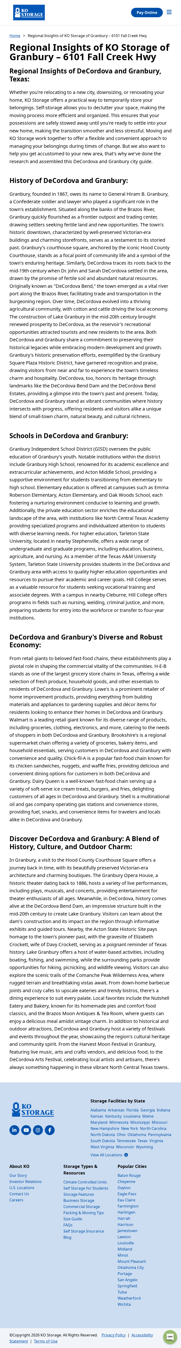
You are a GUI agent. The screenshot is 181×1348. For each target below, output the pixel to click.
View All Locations (109, 1155)
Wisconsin (125, 1146)
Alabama (98, 1110)
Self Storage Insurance (83, 1231)
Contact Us (19, 1193)
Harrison (125, 1224)
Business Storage (78, 1200)
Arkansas (116, 1110)
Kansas (96, 1116)
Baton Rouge (129, 1175)
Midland (125, 1249)
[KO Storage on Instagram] (38, 1130)
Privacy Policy (114, 1335)
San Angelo (128, 1279)
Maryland (98, 1122)
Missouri (159, 1122)
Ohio (121, 1134)
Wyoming (144, 1146)
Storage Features (78, 1194)
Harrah (124, 1218)
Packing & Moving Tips (83, 1212)
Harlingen (126, 1212)
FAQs (68, 1225)
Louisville (126, 1243)
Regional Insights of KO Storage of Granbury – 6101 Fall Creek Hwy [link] (87, 35)
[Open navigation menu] (169, 12)
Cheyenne (126, 1181)
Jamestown (127, 1230)
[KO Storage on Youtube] (26, 1130)
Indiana (163, 1110)
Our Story (18, 1175)
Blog (67, 1237)
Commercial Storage (81, 1206)
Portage (125, 1273)
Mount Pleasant (132, 1261)
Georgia (147, 1110)
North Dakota (102, 1134)
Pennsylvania (159, 1134)
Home (14, 35)
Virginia (156, 1140)
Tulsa (122, 1292)
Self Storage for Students (85, 1188)
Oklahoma (137, 1134)
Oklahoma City (131, 1267)
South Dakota (102, 1140)
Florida (132, 1110)
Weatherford (129, 1298)
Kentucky (113, 1116)
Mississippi (140, 1122)
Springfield (127, 1286)
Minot (123, 1255)
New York (129, 1128)
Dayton (124, 1187)
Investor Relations (25, 1181)
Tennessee (126, 1140)
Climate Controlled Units (85, 1182)
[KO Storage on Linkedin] (14, 1130)
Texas (143, 1140)
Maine (147, 1116)
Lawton (124, 1236)
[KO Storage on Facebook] (50, 1130)
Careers (16, 1200)
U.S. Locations (21, 1187)
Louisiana (131, 1116)
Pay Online (147, 12)
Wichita (124, 1304)
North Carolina (153, 1128)
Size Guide (72, 1218)
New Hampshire (104, 1128)
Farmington (128, 1206)
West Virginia (102, 1146)
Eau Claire (126, 1200)
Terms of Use (46, 1341)
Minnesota (118, 1122)
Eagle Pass (127, 1193)
